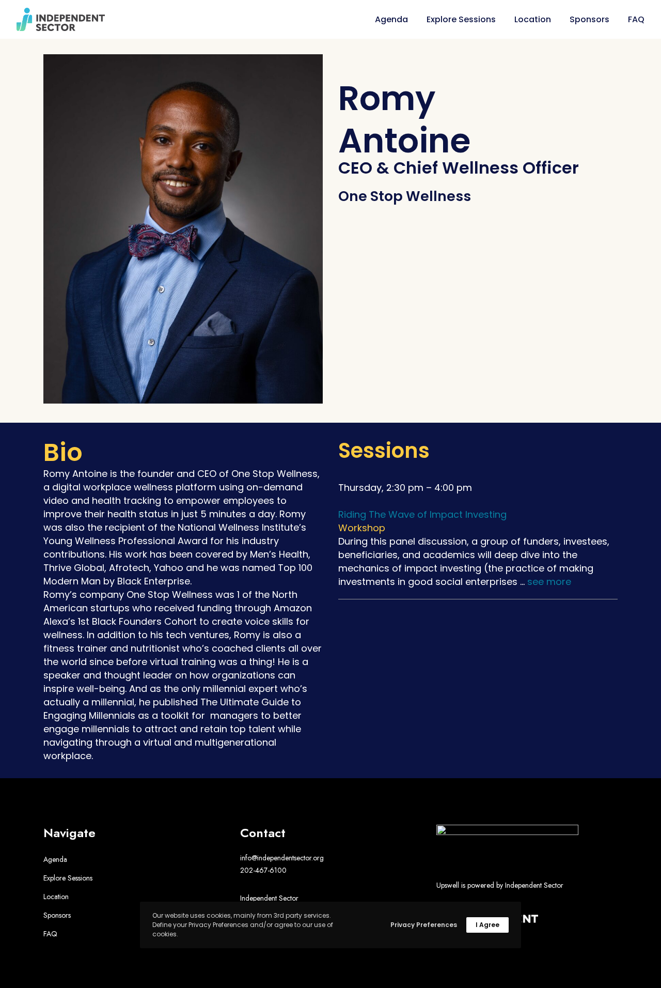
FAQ (50, 934)
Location (56, 896)
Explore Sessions (67, 878)
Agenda (55, 859)
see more (549, 581)
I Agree (487, 924)
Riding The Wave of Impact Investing (422, 514)
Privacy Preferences (423, 924)
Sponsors (57, 915)
